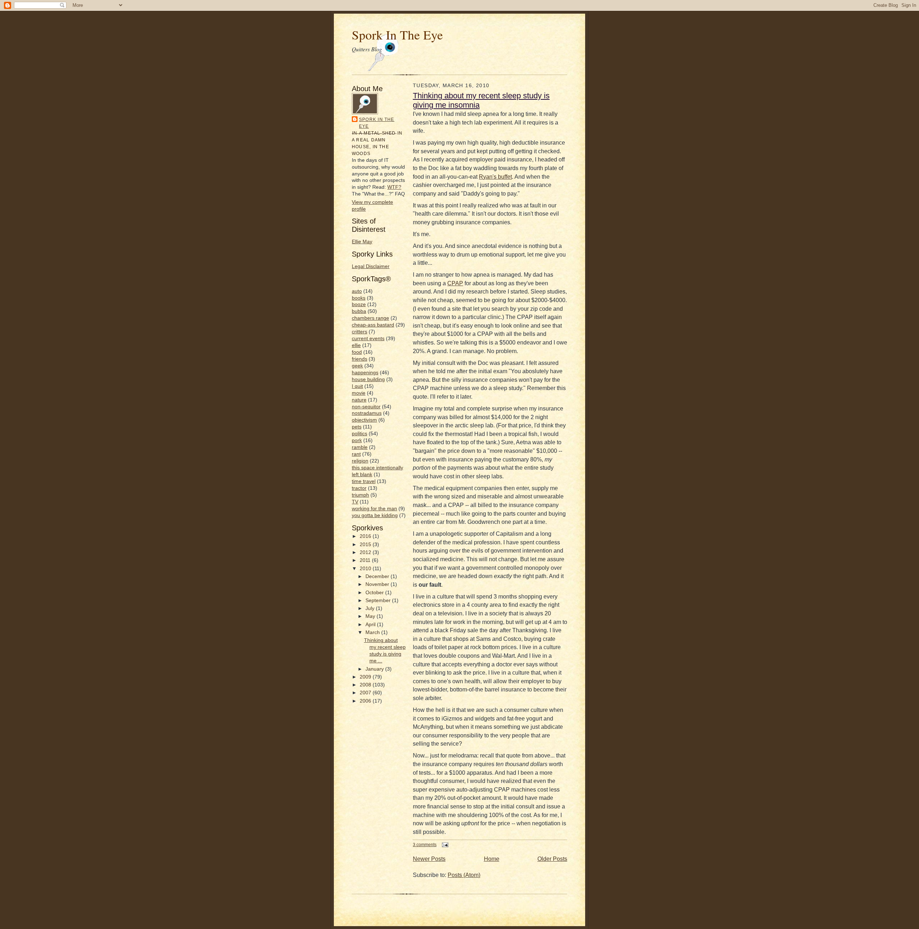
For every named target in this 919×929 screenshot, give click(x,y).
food (357, 352)
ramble (360, 447)
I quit (357, 386)
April (371, 624)
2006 (366, 701)
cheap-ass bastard (373, 325)
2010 (366, 568)
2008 (366, 685)
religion (360, 461)
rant (356, 454)
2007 (366, 692)
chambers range (370, 318)
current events (368, 338)
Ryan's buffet (495, 177)
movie (358, 393)
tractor (359, 488)
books (358, 298)
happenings (365, 372)
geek (357, 366)
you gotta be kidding (375, 515)
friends (359, 359)
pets (356, 427)
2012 (366, 552)
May (371, 616)
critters (359, 331)
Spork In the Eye (377, 123)
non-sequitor (366, 406)
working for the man (374, 508)
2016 (366, 536)
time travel (363, 481)
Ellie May (362, 241)
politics (359, 433)
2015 (366, 544)
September (378, 600)
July (370, 608)
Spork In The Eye (397, 34)
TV (355, 502)
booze (359, 304)
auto (357, 291)
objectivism (364, 420)
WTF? (394, 187)
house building (368, 379)
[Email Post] (444, 844)
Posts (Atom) (464, 875)
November (378, 584)
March (373, 632)
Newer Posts (429, 859)
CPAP (455, 283)
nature (359, 400)
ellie (356, 345)
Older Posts (552, 859)
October (375, 592)
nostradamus (367, 413)
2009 (366, 677)
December (378, 576)
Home (491, 859)
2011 (366, 560)
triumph (360, 495)
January (375, 669)
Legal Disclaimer (370, 266)
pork (357, 440)
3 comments (425, 844)
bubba (359, 311)
